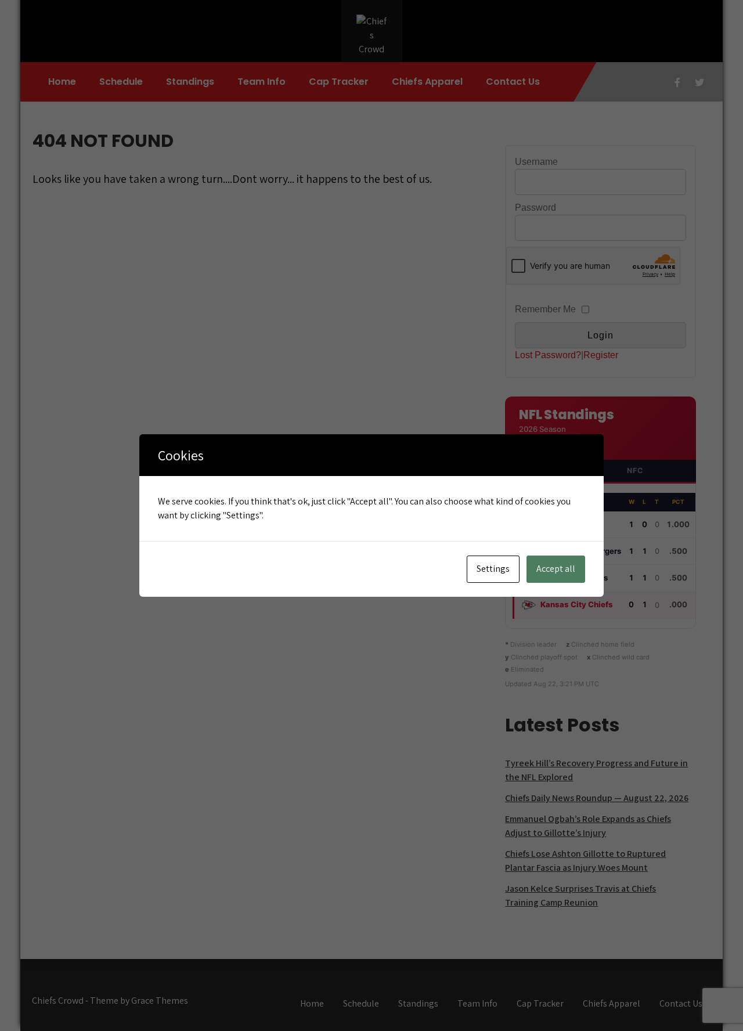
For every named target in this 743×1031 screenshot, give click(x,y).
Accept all (555, 569)
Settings (493, 569)
